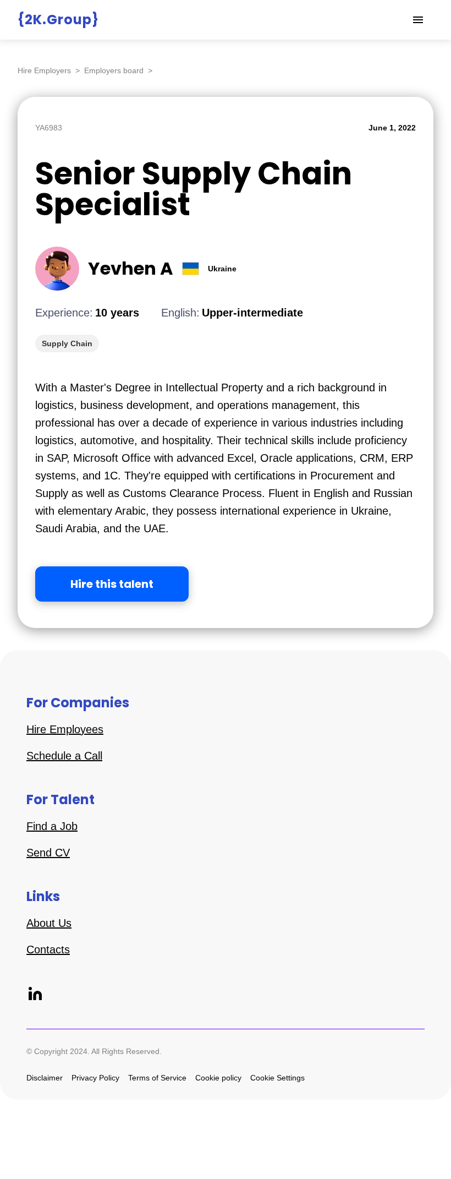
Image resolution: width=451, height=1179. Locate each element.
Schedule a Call (64, 756)
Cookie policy (218, 1077)
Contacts (48, 949)
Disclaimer (44, 1077)
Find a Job (52, 826)
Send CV (48, 853)
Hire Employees (64, 729)
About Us (49, 923)
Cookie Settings (277, 1077)
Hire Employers (44, 70)
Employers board (114, 70)
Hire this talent (111, 584)
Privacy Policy (95, 1077)
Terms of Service (157, 1077)
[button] (418, 19)
